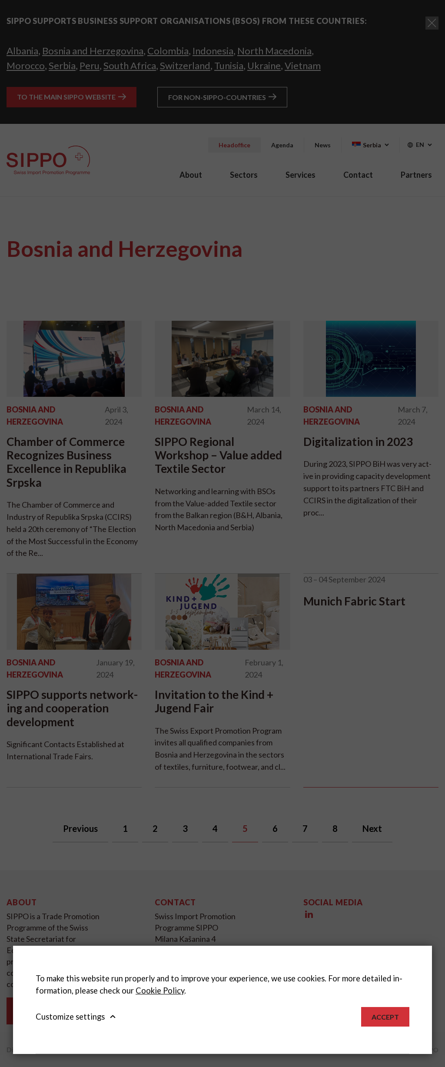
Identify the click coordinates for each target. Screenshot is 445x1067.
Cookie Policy (160, 990)
